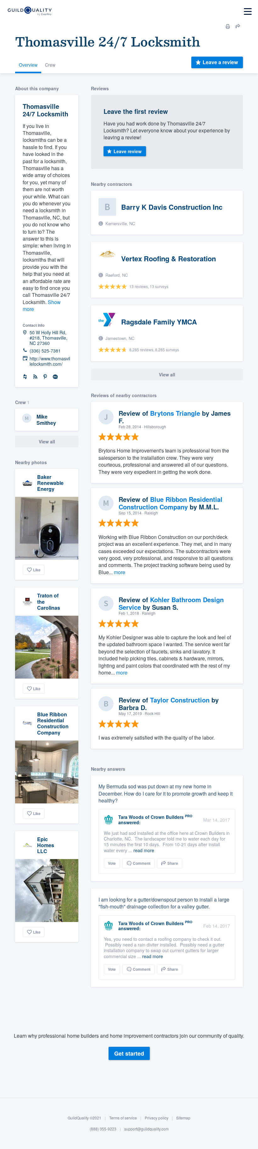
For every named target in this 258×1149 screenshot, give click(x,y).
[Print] (228, 26)
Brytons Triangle (175, 413)
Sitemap (183, 1117)
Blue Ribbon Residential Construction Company (53, 723)
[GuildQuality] (29, 11)
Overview (28, 65)
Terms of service (123, 1117)
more (119, 572)
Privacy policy (156, 1117)
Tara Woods (131, 817)
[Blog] (35, 377)
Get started (129, 1053)
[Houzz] (25, 377)
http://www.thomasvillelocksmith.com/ (50, 361)
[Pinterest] (45, 377)
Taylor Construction (180, 699)
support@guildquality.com (146, 1128)
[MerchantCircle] (55, 377)
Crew (50, 65)
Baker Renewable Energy (50, 482)
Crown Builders (167, 817)
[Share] (238, 26)
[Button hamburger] (248, 11)
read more (143, 850)
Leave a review (220, 62)
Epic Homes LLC (45, 845)
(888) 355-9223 (103, 1128)
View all (47, 441)
